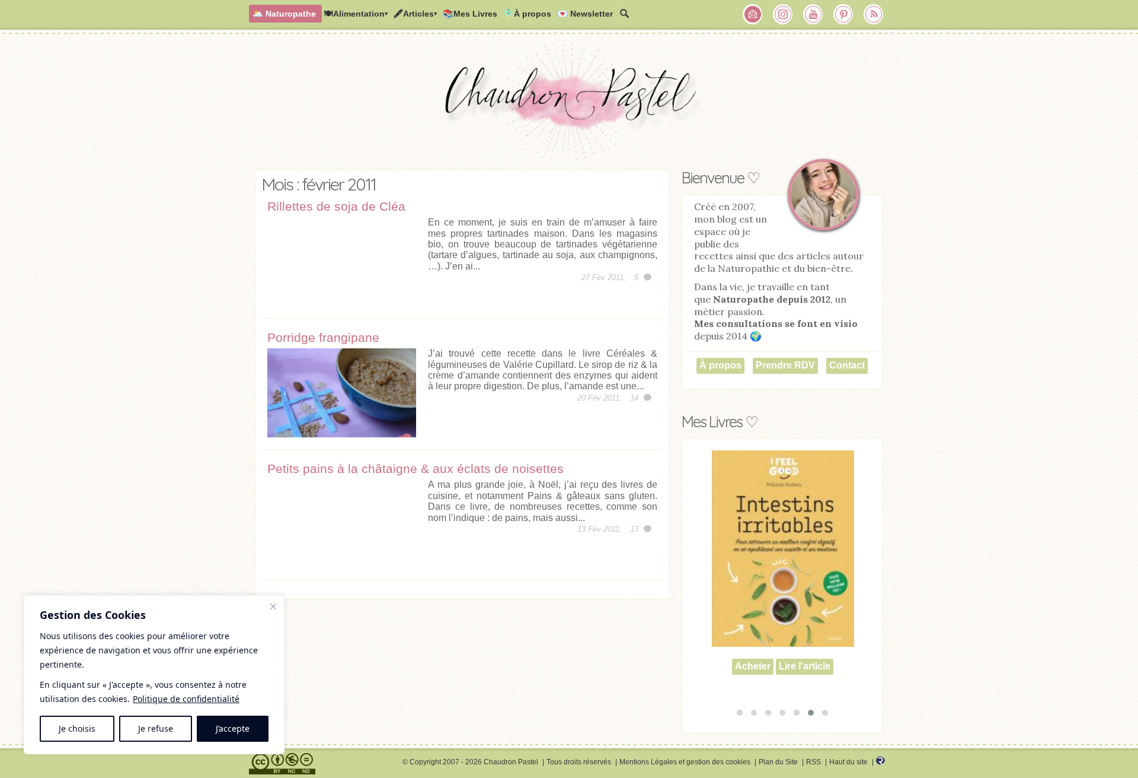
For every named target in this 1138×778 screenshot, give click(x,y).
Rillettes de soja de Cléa (336, 206)
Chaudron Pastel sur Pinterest (843, 14)
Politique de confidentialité (186, 698)
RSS (813, 762)
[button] (740, 713)
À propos (720, 365)
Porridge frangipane (323, 337)
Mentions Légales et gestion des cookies (684, 762)
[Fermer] (273, 606)
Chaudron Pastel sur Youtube (813, 14)
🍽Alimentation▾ (356, 13)
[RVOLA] (880, 762)
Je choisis (77, 728)
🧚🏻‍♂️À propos (527, 13)
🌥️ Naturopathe (284, 13)
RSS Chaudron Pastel (873, 14)
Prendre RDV (785, 365)
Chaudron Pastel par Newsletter (752, 14)
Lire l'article (804, 648)
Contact (847, 365)
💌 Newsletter (585, 13)
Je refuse (155, 728)
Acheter (753, 648)
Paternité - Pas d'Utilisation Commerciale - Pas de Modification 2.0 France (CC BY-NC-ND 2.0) (282, 763)
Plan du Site (778, 762)
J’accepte (233, 728)
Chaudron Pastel (569, 104)
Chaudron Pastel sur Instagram (783, 14)
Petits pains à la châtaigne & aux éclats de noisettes (415, 468)
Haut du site (848, 762)
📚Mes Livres (470, 13)
